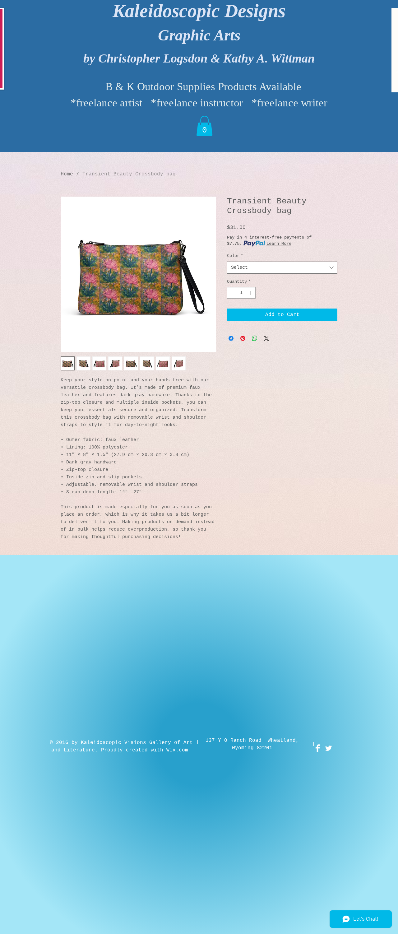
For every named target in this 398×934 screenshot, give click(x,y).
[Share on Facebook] (231, 338)
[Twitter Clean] (328, 748)
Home (67, 174)
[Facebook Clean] (318, 748)
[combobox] (282, 268)
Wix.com (177, 750)
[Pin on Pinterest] (243, 338)
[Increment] (251, 292)
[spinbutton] (241, 292)
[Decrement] (232, 292)
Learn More (278, 243)
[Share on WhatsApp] (254, 338)
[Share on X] (266, 338)
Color (235, 255)
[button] (204, 126)
